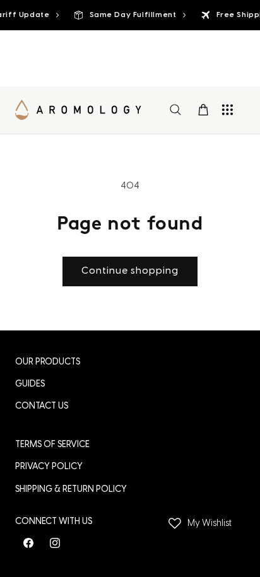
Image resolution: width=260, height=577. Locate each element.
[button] (175, 110)
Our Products (47, 362)
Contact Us (41, 406)
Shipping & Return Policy (71, 489)
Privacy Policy (49, 467)
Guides (30, 384)
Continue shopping (130, 271)
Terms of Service (52, 445)
